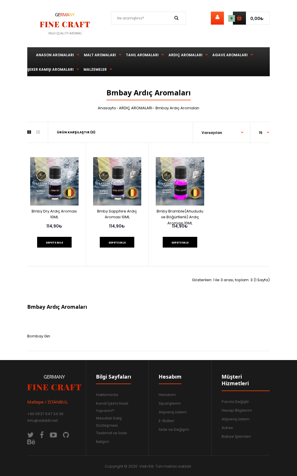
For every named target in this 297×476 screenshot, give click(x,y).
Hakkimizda (107, 394)
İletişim (102, 441)
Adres (227, 427)
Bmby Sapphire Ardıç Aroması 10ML (117, 214)
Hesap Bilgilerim (237, 410)
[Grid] (29, 132)
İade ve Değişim (174, 429)
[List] (38, 132)
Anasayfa (107, 108)
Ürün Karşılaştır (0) (76, 132)
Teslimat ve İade (111, 433)
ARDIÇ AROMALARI (135, 108)
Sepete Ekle (54, 242)
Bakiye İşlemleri (236, 436)
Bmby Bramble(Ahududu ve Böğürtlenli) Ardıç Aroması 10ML (180, 217)
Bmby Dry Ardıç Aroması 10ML (54, 214)
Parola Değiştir (235, 401)
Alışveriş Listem (173, 412)
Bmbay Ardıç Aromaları (177, 108)
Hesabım (167, 394)
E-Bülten (166, 421)
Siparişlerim (170, 403)
